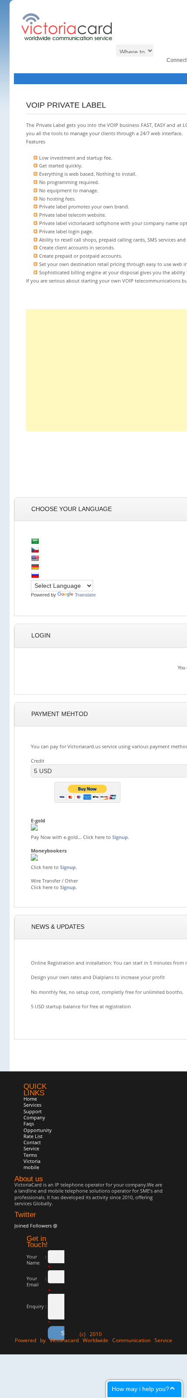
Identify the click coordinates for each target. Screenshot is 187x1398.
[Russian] (35, 575)
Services (32, 1104)
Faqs (28, 1123)
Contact (32, 1142)
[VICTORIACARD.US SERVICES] (67, 38)
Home (30, 1098)
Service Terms (31, 1151)
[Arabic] (35, 541)
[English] (35, 558)
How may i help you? (140, 1388)
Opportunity (37, 1130)
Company (34, 1117)
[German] (35, 566)
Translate (85, 594)
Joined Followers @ (35, 1225)
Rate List (33, 1136)
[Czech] (35, 549)
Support (32, 1111)
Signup (120, 837)
